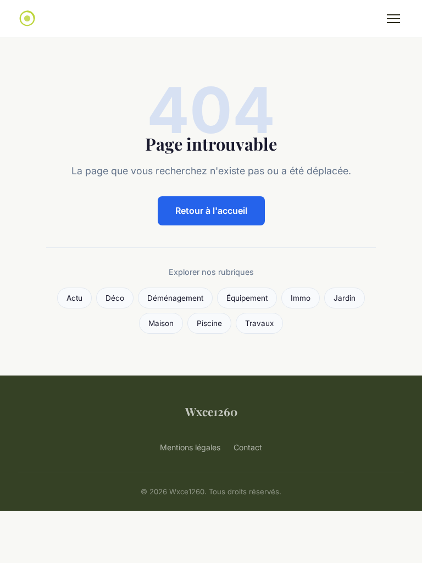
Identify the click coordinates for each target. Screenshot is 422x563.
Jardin (345, 298)
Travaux (259, 323)
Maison (161, 323)
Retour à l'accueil (211, 210)
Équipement (247, 298)
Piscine (209, 323)
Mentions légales (190, 447)
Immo (300, 298)
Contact (248, 447)
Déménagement (175, 298)
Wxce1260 (211, 411)
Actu (74, 298)
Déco (115, 298)
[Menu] (393, 18)
